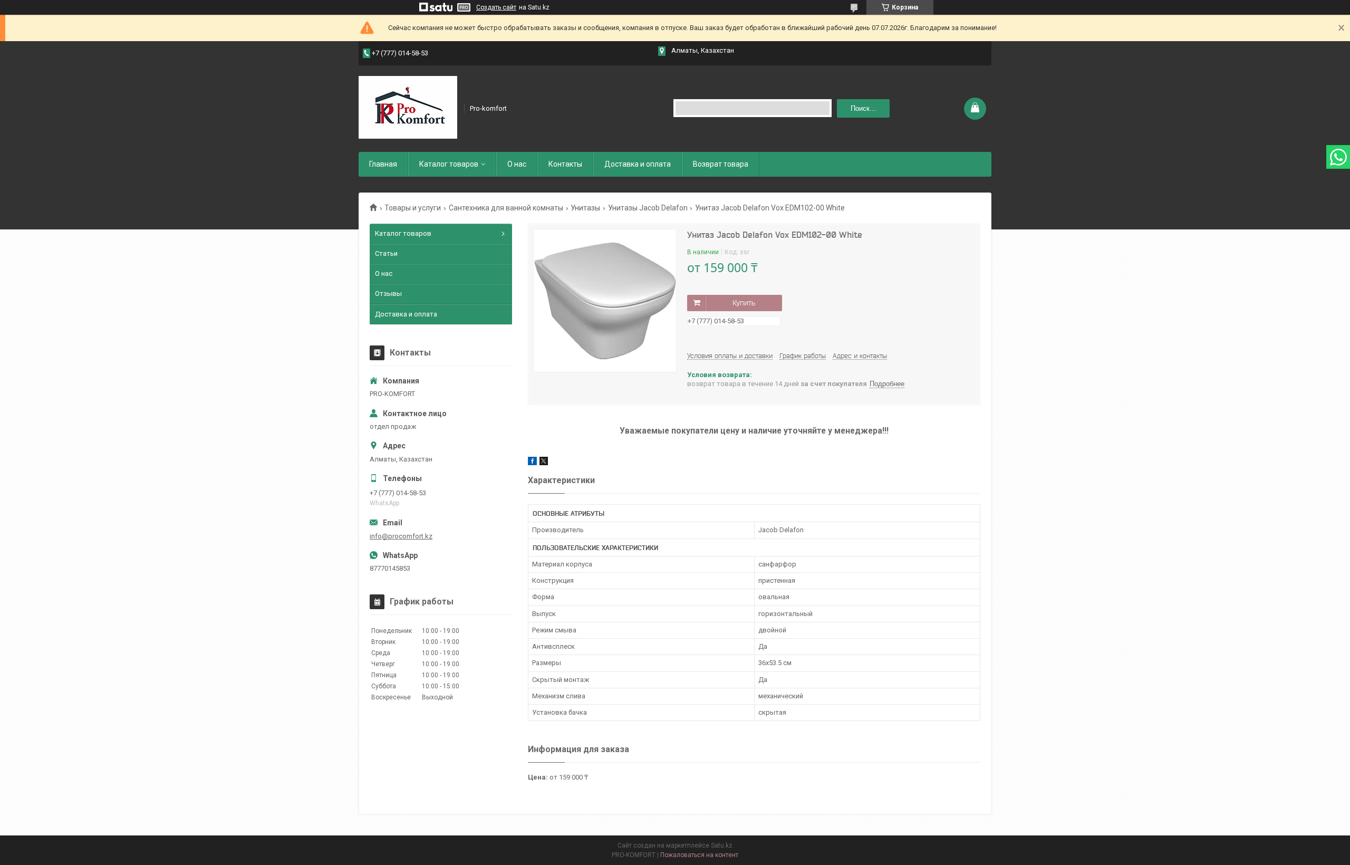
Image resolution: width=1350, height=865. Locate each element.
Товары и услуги (412, 208)
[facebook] (532, 463)
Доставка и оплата (637, 164)
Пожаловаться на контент (699, 855)
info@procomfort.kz (401, 536)
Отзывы (388, 293)
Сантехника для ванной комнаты (506, 208)
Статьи (386, 253)
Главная (383, 164)
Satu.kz (721, 845)
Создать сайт (496, 7)
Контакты (565, 164)
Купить (743, 303)
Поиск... (863, 108)
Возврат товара (720, 164)
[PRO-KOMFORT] (408, 107)
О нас (516, 164)
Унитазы (585, 208)
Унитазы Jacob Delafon (648, 208)
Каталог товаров (448, 164)
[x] (543, 463)
